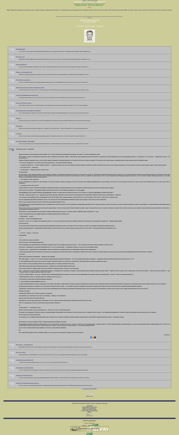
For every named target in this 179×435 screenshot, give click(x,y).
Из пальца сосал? (20, 56)
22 (84, 388)
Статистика (98, 403)
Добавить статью (89, 396)
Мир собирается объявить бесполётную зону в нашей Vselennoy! (26, 10)
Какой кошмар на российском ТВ (24, 360)
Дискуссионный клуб (97, 3)
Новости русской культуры (89, 409)
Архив (92, 403)
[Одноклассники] (93, 337)
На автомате (19, 126)
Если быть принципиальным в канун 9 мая (27, 95)
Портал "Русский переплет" (89, 408)
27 (91, 388)
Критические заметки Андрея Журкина (115, 16)
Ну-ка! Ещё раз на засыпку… (23, 80)
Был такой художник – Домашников (25, 141)
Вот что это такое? (21, 352)
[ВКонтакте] (91, 337)
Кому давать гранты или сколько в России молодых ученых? (153, 10)
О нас (81, 3)
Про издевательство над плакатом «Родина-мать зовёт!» (30, 87)
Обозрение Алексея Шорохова (76, 16)
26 (90, 388)
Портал (75, 3)
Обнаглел (18, 118)
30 (95, 388)
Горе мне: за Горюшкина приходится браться (27, 383)
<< (81, 388)
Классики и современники (101, 16)
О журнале (82, 403)
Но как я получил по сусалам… (24, 103)
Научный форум (103, 3)
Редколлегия (75, 403)
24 (87, 388)
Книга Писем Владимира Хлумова (89, 16)
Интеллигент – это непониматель (24, 344)
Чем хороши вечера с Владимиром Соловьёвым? (28, 110)
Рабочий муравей (20, 49)
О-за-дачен (18, 133)
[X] (95, 337)
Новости (87, 3)
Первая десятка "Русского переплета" (89, 5)
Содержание (78, 3)
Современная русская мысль (89, 406)
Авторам (84, 3)
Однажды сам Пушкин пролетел (24, 375)
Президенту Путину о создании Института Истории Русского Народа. (68, 10)
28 (93, 388)
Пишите (89, 412)
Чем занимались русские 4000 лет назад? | (122, 10)
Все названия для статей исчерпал (24, 367)
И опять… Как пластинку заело (24, 72)
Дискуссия (89, 17)
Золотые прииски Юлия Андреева (63, 16)
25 (88, 388)
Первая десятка (91, 3)
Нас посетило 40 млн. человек (99, 10)
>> (97, 388)
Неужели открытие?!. (21, 64)
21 (83, 388)
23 (86, 388)
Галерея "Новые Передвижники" (89, 410)
